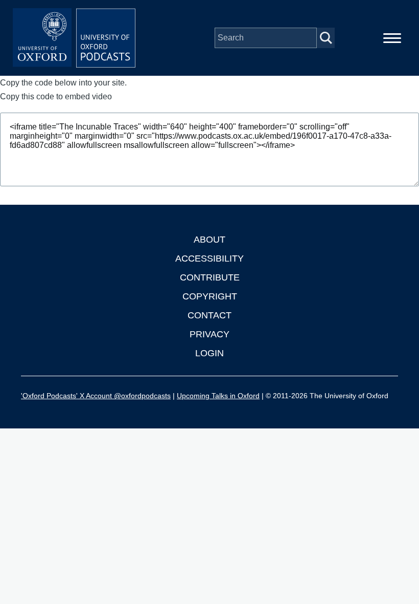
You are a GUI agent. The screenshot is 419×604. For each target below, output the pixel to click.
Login (209, 353)
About (209, 239)
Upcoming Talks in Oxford (218, 396)
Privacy (209, 334)
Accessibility (209, 258)
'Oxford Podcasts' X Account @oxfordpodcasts (96, 396)
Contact (209, 315)
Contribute (210, 277)
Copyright (209, 296)
